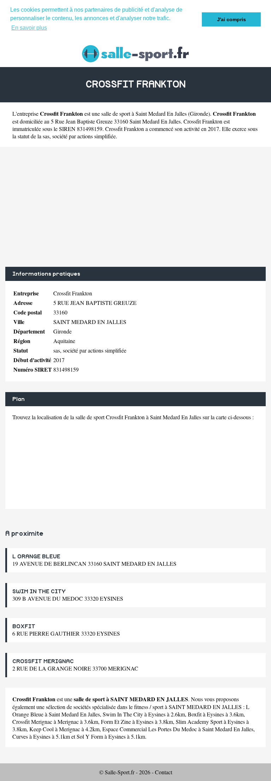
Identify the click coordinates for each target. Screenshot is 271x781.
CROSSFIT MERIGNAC (43, 661)
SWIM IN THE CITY (39, 591)
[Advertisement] (135, 206)
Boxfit (194, 714)
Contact (163, 772)
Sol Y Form (90, 736)
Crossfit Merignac (32, 721)
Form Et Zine (116, 721)
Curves (20, 736)
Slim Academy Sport (199, 721)
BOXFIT (23, 626)
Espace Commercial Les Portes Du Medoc (149, 729)
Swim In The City (123, 714)
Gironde (199, 113)
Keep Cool (41, 729)
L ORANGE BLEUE (36, 556)
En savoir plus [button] (29, 28)
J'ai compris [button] (231, 19)
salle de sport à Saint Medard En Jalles (144, 113)
